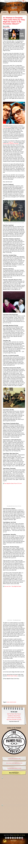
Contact (20, 1)
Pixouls (15, 840)
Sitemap (23, 835)
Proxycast (11, 1)
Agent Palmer (14, 6)
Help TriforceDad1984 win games (14, 719)
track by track (13, 702)
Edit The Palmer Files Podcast (14, 714)
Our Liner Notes (6, 127)
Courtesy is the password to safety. (14, 758)
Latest (4, 12)
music (8, 702)
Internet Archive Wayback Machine (10, 143)
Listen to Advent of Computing (14, 717)
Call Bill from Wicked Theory (14, 715)
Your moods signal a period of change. (14, 768)
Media (5, 27)
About (16, 1)
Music (8, 27)
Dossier (23, 12)
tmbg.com (11, 142)
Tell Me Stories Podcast (12, 675)
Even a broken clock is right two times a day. (14, 763)
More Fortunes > (14, 772)
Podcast (6, 1)
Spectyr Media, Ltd (17, 835)
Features (14, 12)
